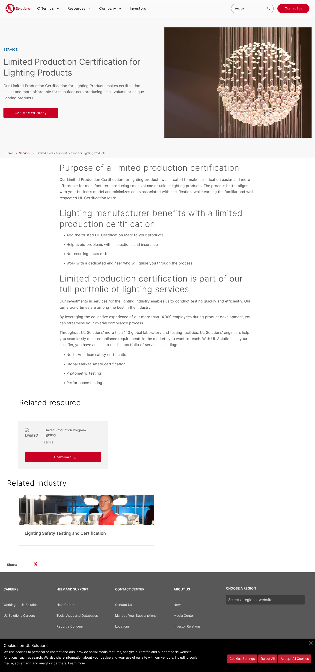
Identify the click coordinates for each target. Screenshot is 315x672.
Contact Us (123, 605)
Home (9, 153)
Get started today (31, 113)
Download (63, 457)
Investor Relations (187, 626)
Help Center (65, 605)
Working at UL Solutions (21, 605)
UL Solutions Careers (19, 615)
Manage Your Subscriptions (135, 615)
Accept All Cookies (295, 658)
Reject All (268, 658)
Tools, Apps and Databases (77, 615)
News (178, 605)
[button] (48, 8)
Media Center (184, 615)
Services (24, 153)
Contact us (293, 8)
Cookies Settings (242, 658)
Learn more (76, 663)
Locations (122, 626)
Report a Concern (69, 626)
